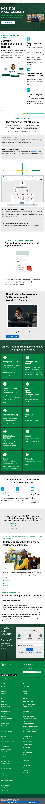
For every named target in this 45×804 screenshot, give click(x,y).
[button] (35, 17)
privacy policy (17, 800)
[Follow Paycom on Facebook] (7, 671)
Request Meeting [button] (8, 22)
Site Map (42, 796)
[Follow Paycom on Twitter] (5, 671)
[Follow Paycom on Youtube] (13, 671)
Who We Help (26, 747)
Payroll (28, 436)
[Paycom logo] (22, 1)
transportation (7, 580)
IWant (23, 281)
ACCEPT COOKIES (32, 802)
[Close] (43, 799)
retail (5, 586)
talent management (34, 151)
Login (42, 1)
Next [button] (29, 649)
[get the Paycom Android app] (13, 675)
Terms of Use (34, 652)
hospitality (6, 585)
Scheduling (29, 459)
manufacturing (7, 581)
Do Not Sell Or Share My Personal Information (23, 796)
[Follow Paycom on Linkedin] (2, 671)
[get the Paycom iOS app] (5, 675)
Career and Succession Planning (30, 390)
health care (6, 583)
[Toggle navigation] (1, 1)
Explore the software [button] (10, 25)
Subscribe (38, 671)
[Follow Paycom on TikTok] (16, 671)
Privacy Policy (10, 796)
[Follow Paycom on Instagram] (10, 671)
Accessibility (37, 796)
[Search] (39, 2)
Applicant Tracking (10, 415)
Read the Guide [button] (12, 336)
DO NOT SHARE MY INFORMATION (13, 802)
